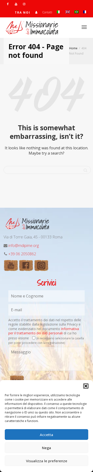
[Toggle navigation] (84, 27)
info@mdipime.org (23, 245)
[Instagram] (24, 4)
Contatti (47, 12)
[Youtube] (16, 4)
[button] (85, 386)
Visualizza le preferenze (46, 460)
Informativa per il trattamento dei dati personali (43, 330)
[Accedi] (36, 12)
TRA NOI (22, 12)
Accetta (46, 434)
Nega (46, 447)
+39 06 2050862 (22, 253)
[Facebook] (8, 4)
